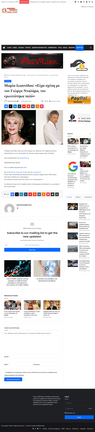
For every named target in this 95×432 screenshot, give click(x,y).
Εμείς (15, 47)
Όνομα (6, 356)
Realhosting (41, 425)
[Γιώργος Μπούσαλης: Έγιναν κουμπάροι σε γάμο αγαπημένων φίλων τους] (32, 305)
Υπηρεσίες (83, 428)
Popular (69, 197)
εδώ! (25, 167)
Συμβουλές (75, 428)
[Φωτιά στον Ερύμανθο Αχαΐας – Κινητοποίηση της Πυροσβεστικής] (73, 225)
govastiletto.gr (24, 158)
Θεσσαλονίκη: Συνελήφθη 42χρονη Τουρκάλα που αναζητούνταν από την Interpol (85, 151)
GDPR (63, 428)
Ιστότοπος (36, 364)
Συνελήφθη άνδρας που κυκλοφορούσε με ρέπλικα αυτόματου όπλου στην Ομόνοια (84, 265)
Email (6, 364)
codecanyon (37, 172)
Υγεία (60, 47)
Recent (78, 197)
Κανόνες (68, 428)
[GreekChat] (9, 10)
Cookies (44, 428)
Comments (88, 197)
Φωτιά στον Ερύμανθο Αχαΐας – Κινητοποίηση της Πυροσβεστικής (84, 225)
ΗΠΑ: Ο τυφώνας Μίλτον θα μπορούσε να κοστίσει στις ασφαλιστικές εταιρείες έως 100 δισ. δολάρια (85, 251)
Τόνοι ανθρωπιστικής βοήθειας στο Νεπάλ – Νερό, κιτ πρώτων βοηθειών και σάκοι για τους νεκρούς (85, 175)
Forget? (90, 408)
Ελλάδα (21, 47)
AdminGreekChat (12, 101)
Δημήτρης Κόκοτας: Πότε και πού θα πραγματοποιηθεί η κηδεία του (51, 313)
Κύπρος (28, 47)
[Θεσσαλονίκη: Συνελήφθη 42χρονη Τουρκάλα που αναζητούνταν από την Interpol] (85, 141)
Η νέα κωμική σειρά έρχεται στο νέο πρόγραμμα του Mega (12, 313)
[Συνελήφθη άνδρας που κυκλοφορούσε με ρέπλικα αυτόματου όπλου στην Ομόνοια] (73, 263)
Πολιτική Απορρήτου (54, 428)
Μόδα (65, 47)
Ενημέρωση (52, 47)
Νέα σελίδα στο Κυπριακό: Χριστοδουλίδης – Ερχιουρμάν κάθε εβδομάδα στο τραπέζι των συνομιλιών (73, 179)
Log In (79, 417)
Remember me (70, 413)
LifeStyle (79, 47)
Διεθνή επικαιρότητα (39, 47)
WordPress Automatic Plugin (17, 172)
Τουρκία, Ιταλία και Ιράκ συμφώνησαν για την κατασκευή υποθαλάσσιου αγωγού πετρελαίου (84, 237)
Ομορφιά (71, 47)
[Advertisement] (47, 31)
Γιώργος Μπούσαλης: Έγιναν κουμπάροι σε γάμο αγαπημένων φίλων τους (32, 313)
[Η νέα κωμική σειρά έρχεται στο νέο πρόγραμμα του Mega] (12, 305)
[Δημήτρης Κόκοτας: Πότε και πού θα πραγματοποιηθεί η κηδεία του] (51, 305)
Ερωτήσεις (90, 428)
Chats (9, 47)
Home (7, 75)
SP (29, 425)
